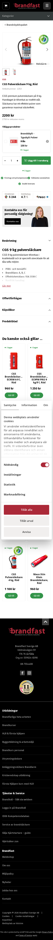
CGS (4, 79)
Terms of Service (25, 935)
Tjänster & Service (13, 793)
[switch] (45, 474)
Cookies (6, 916)
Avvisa (26, 532)
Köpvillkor (8, 309)
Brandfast (8, 851)
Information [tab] (29, 405)
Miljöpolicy (8, 873)
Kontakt (6, 898)
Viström (19, 923)
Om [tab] (45, 405)
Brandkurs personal (13, 750)
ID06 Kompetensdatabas (15, 816)
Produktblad (10, 321)
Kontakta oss (13, 221)
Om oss (6, 865)
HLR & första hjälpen (13, 733)
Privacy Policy (47, 932)
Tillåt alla (26, 509)
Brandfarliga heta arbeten (16, 717)
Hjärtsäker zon (10, 841)
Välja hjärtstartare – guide (16, 833)
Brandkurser (9, 725)
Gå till (11, 395)
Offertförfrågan (12, 298)
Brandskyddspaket (16, 24)
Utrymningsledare (12, 758)
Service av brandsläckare (16, 824)
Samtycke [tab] (10, 405)
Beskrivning (9, 240)
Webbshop (8, 857)
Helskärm (41, 64)
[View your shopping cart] (6, 5)
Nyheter (6, 882)
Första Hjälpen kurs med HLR (18, 783)
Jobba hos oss (9, 890)
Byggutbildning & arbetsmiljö (18, 742)
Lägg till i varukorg (38, 160)
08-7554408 (26, 664)
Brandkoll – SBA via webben (17, 799)
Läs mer (6, 286)
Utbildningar (10, 710)
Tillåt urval (26, 521)
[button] (47, 49)
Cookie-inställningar (24, 916)
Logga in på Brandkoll (14, 807)
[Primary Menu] (47, 6)
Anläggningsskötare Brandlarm (19, 767)
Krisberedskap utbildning (16, 775)
